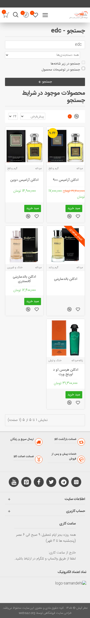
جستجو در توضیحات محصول (61, 70)
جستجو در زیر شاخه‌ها (65, 64)
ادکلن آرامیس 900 (65, 180)
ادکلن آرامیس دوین (24, 180)
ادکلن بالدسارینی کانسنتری (24, 279)
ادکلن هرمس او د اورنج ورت (65, 372)
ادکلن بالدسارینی (65, 279)
